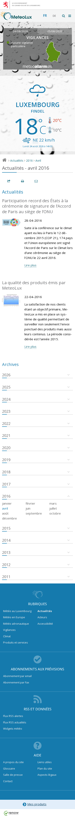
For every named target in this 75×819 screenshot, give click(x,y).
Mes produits (36, 804)
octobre (55, 513)
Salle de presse (13, 775)
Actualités (16, 160)
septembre (34, 513)
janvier (7, 503)
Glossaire (9, 768)
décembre (9, 518)
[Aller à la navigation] (70, 15)
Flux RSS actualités (14, 722)
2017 (6, 484)
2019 (6, 459)
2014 (6, 540)
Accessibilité (45, 623)
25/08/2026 (54, 31)
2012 (6, 564)
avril (5, 508)
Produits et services (15, 642)
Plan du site (45, 768)
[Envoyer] (36, 181)
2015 (6, 528)
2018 (6, 471)
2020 (6, 447)
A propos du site (13, 762)
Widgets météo (12, 728)
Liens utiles (45, 762)
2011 (6, 576)
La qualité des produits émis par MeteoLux (34, 285)
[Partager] (9, 181)
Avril (38, 160)
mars (53, 503)
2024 (6, 399)
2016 (29, 160)
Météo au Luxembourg (17, 611)
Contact (7, 781)
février (30, 503)
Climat (7, 636)
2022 (6, 423)
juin (28, 508)
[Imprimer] (23, 181)
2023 (6, 411)
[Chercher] (64, 15)
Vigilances (9, 630)
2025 (6, 387)
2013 (6, 552)
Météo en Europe (14, 617)
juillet (53, 508)
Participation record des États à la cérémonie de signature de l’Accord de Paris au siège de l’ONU (36, 206)
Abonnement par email (17, 676)
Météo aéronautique (16, 623)
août (5, 513)
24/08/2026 (20, 31)
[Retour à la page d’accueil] (16, 18)
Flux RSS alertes (13, 716)
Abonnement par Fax (16, 682)
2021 (6, 435)
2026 (6, 374)
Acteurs (42, 617)
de (54, 16)
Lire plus (30, 265)
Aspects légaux (47, 775)
